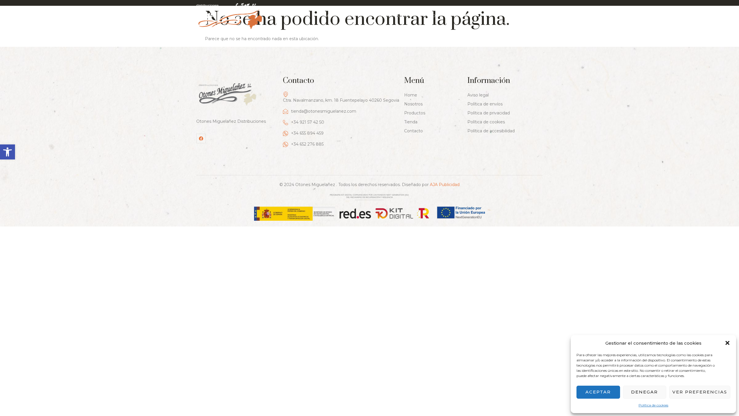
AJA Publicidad (445, 184)
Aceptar (598, 392)
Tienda (430, 16)
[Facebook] (201, 138)
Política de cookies (653, 405)
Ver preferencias (699, 392)
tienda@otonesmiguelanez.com (323, 111)
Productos (395, 16)
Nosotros (357, 16)
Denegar (644, 392)
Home (325, 16)
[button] (7, 151)
